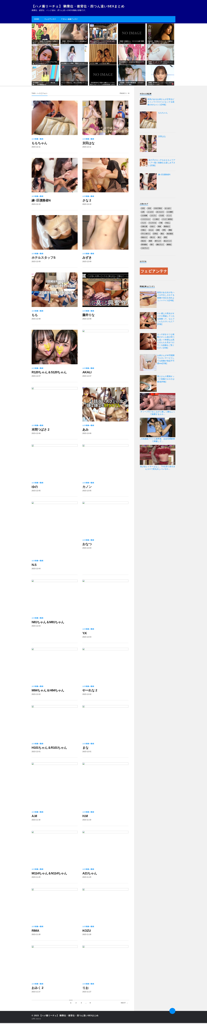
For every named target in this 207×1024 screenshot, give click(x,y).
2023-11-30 (36, 820)
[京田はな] (105, 118)
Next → (124, 1003)
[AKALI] (105, 347)
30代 (149, 208)
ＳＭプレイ (145, 248)
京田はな (88, 143)
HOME (36, 19)
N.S (34, 564)
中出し (168, 223)
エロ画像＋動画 (37, 139)
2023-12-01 (36, 751)
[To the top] (172, 1011)
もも (35, 315)
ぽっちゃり (160, 212)
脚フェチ (158, 241)
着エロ (152, 237)
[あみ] (105, 404)
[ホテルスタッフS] (55, 232)
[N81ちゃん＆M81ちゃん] (55, 597)
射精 (158, 230)
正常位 (155, 233)
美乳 (165, 237)
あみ (85, 429)
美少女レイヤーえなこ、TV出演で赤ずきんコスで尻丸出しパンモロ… (157, 467)
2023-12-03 (36, 626)
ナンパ (169, 215)
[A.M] (55, 785)
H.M (85, 816)
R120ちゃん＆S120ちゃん (49, 372)
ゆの (35, 486)
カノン (87, 486)
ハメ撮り (156, 219)
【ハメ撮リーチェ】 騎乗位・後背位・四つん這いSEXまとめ (78, 6)
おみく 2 (37, 987)
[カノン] (105, 461)
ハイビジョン (145, 219)
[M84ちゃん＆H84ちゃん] (55, 665)
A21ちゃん (89, 873)
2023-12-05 (36, 491)
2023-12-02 (36, 694)
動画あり (167, 226)
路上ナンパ (167, 241)
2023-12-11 (36, 147)
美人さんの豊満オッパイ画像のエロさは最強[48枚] (165, 379)
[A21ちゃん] (105, 848)
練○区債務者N (41, 200)
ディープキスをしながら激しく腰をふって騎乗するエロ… (157, 413)
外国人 (143, 230)
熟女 (162, 233)
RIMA (35, 930)
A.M (34, 816)
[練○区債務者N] (55, 175)
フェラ (143, 223)
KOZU (86, 930)
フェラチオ (152, 223)
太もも (151, 230)
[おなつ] (105, 519)
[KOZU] (105, 905)
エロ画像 (144, 215)
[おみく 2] (55, 962)
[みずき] (105, 232)
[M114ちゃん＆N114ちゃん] (55, 848)
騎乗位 (169, 244)
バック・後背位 (167, 219)
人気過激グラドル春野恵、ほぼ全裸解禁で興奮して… (157, 440)
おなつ (87, 544)
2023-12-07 (36, 376)
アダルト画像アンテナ (69, 19)
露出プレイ (160, 244)
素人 (159, 237)
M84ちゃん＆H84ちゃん (48, 690)
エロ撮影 (170, 212)
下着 (160, 223)
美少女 (143, 241)
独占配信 (170, 233)
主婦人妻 (144, 226)
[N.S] (55, 529)
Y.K (84, 633)
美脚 (150, 241)
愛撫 (170, 230)
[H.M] (105, 785)
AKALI (86, 372)
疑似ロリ (144, 237)
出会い (152, 226)
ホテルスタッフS (43, 257)
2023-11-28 (36, 934)
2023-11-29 (36, 877)
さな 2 (86, 200)
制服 (159, 226)
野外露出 (144, 244)
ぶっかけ (150, 212)
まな (85, 747)
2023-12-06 (36, 433)
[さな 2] (105, 175)
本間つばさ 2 (40, 429)
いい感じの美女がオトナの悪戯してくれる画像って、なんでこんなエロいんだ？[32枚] (165, 318)
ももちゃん (39, 143)
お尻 (142, 212)
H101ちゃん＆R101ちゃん (49, 747)
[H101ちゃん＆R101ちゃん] (55, 722)
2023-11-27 (36, 992)
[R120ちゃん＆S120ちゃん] (55, 347)
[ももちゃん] (55, 118)
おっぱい (168, 208)
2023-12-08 (36, 319)
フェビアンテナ (50, 19)
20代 (143, 208)
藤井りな (88, 315)
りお (85, 987)
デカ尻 (161, 215)
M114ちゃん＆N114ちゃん (49, 873)
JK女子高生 (158, 208)
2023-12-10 (36, 204)
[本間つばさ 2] (55, 404)
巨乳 (164, 230)
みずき (87, 257)
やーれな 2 (89, 690)
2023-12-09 (36, 261)
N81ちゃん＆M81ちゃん (48, 622)
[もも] (55, 289)
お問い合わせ (36, 1019)
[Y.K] (105, 602)
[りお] (105, 962)
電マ (151, 244)
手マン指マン (145, 233)
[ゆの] (55, 461)
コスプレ (153, 215)
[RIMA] (55, 905)
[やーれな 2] (105, 665)
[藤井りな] (105, 289)
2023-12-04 (36, 569)
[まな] (105, 722)
